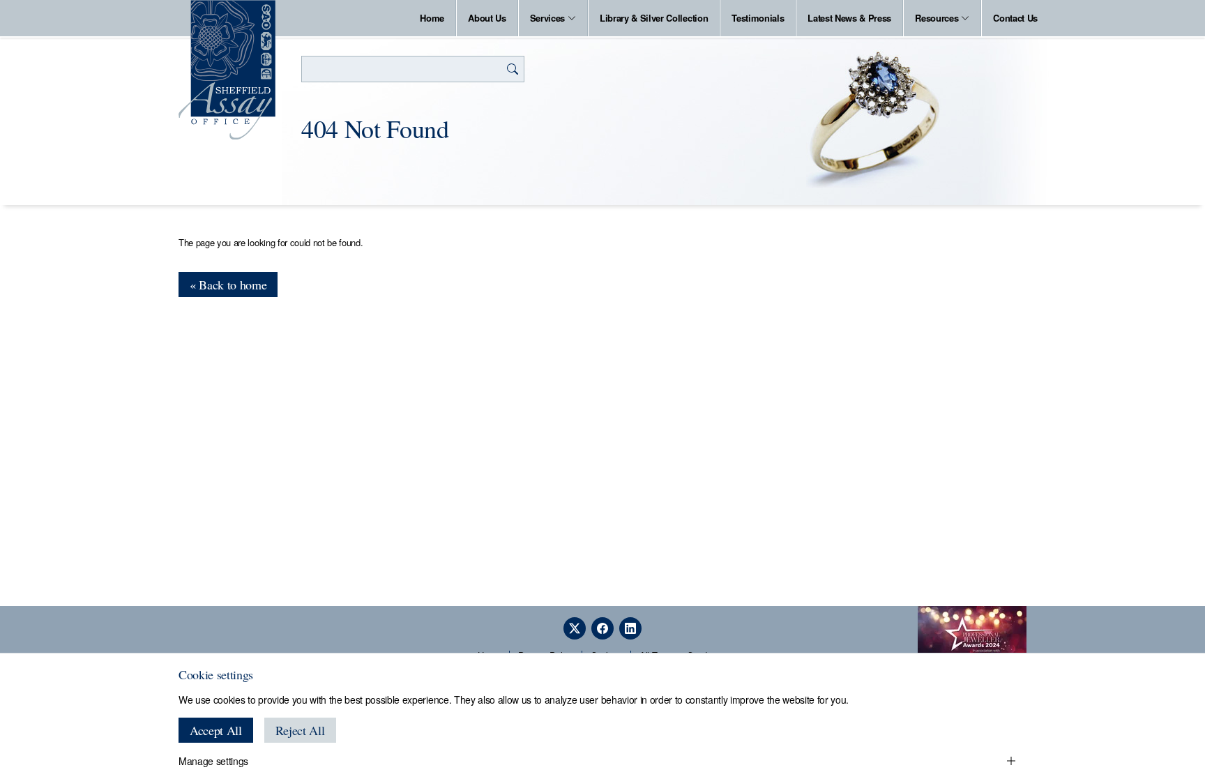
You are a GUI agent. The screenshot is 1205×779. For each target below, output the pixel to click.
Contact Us (1015, 17)
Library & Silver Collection (654, 17)
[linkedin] (630, 628)
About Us (487, 17)
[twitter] (574, 628)
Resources (936, 17)
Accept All (216, 730)
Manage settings (213, 761)
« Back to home (228, 284)
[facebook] (602, 628)
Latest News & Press (849, 17)
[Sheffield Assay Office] (227, 69)
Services (547, 17)
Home (432, 17)
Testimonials (758, 17)
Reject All (300, 730)
